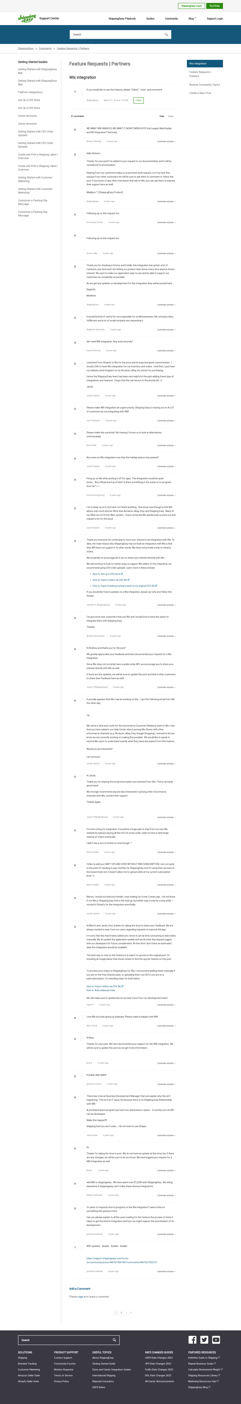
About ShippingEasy (103, 1357)
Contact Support (63, 1357)
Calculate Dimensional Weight (204, 1369)
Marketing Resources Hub (202, 1381)
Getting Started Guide (103, 1363)
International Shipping (103, 1375)
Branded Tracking (27, 1363)
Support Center (49, 18)
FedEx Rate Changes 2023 (159, 1369)
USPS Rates (98, 1387)
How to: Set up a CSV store (106, 574)
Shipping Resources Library (202, 1375)
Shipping (22, 1357)
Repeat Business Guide (200, 1363)
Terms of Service (63, 1375)
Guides (150, 18)
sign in (82, 1296)
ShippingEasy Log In (191, 6)
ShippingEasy (26, 48)
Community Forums (65, 1363)
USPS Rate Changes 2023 (159, 1357)
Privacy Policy (61, 1381)
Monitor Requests (63, 1369)
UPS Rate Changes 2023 (158, 1363)
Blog (191, 18)
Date (162, 116)
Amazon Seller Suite (29, 1375)
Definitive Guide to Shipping (202, 1357)
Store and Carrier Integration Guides (111, 1369)
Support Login (215, 18)
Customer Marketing (29, 1369)
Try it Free (215, 6)
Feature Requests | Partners (73, 48)
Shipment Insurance (103, 1381)
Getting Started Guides (33, 62)
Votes (170, 116)
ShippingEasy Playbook (122, 18)
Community (171, 18)
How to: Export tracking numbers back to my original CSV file (124, 586)
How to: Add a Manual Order (101, 990)
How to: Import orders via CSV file (110, 580)
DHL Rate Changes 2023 (158, 1375)
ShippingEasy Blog (198, 1387)
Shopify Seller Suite (28, 1381)
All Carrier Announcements (159, 1381)
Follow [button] (138, 100)
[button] (81, 90)
